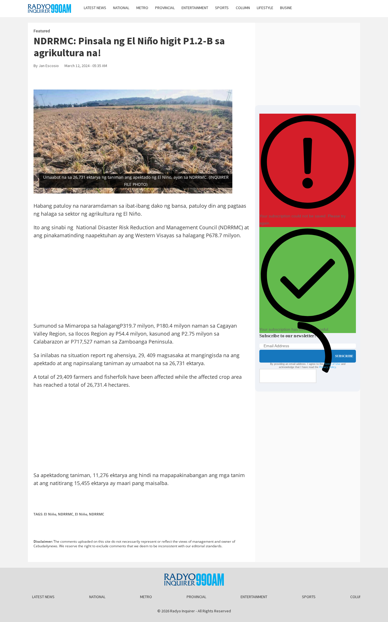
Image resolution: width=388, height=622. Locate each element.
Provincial (165, 7)
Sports (222, 7)
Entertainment (195, 7)
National (121, 7)
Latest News (95, 7)
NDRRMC (65, 514)
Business (288, 7)
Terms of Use (332, 364)
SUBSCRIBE (344, 356)
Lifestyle (265, 7)
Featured (42, 31)
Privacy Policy (327, 367)
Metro (142, 7)
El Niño (50, 514)
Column (243, 7)
